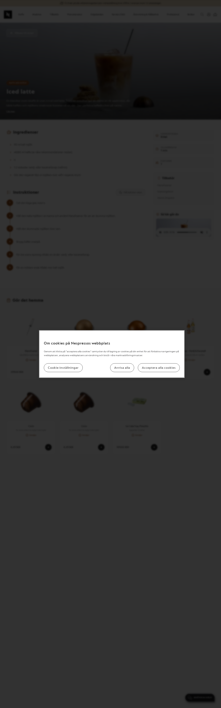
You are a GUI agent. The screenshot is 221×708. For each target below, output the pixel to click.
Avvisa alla (122, 368)
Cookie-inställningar (63, 368)
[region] (112, 354)
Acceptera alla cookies (159, 368)
